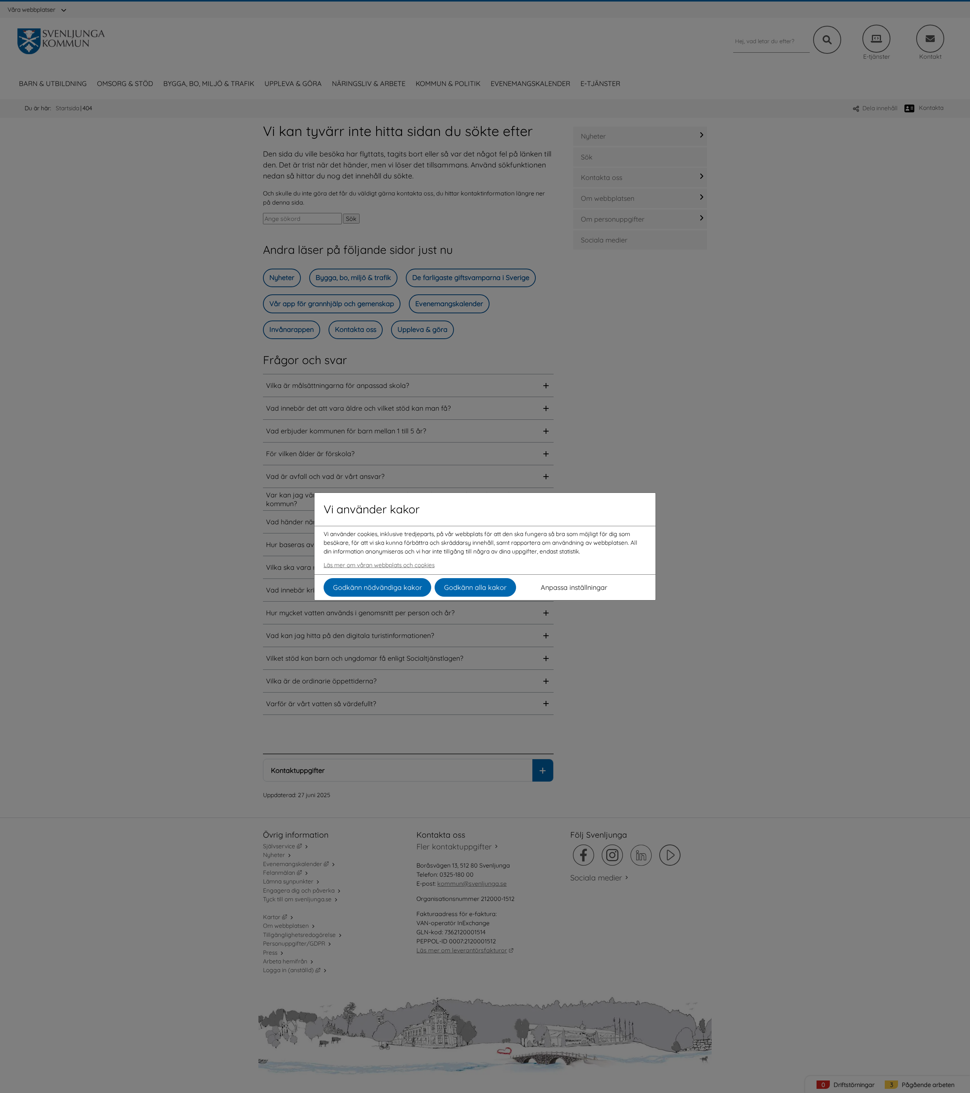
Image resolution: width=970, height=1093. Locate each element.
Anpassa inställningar (574, 587)
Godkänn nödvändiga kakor (377, 587)
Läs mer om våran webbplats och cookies (379, 565)
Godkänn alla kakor (475, 587)
